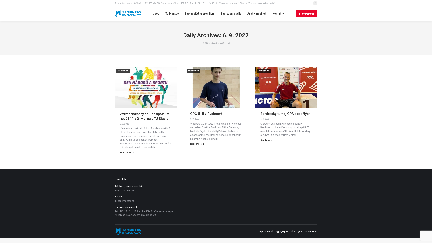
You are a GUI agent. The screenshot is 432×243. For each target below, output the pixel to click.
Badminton (123, 71)
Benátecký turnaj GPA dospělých (285, 114)
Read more (125, 152)
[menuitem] (156, 13)
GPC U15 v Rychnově (206, 114)
